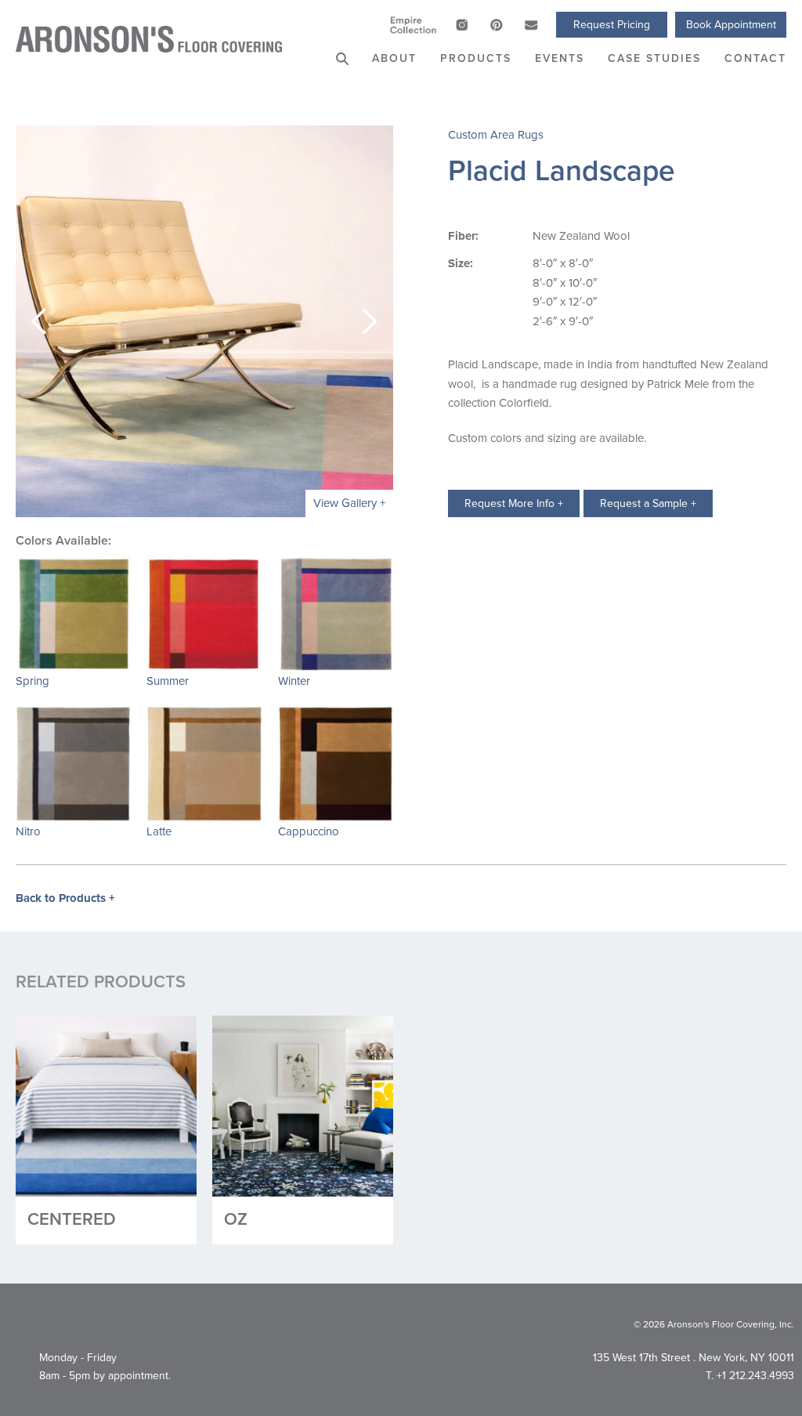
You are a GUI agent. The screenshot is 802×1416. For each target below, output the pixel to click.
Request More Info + (513, 503)
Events (559, 58)
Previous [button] (39, 321)
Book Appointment (731, 24)
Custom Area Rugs (496, 134)
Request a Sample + (648, 503)
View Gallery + (349, 502)
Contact (755, 58)
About (394, 58)
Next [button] (369, 321)
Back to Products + (65, 898)
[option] (204, 321)
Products (475, 58)
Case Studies (654, 58)
